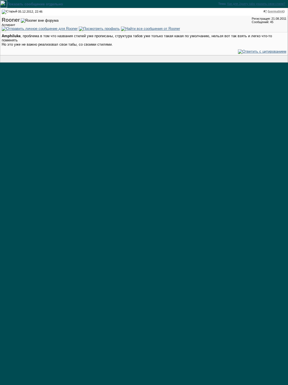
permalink (276, 11)
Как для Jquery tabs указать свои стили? (256, 3)
